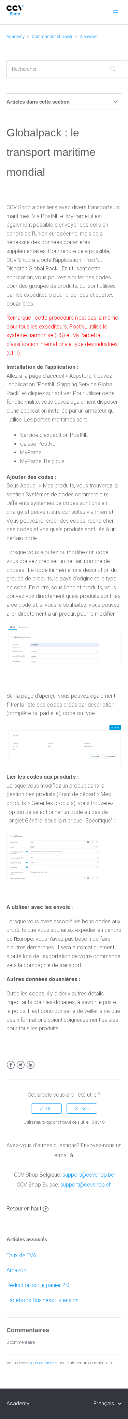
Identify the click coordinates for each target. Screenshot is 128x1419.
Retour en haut (23, 1208)
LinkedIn (30, 1065)
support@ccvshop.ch (86, 1184)
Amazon (16, 1270)
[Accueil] (15, 14)
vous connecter (43, 1362)
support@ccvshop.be (88, 1175)
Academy (15, 36)
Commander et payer (52, 36)
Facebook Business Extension (42, 1300)
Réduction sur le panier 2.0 (37, 1285)
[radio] (46, 1108)
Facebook (10, 1065)
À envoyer (89, 36)
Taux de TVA (21, 1255)
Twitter (20, 1065)
